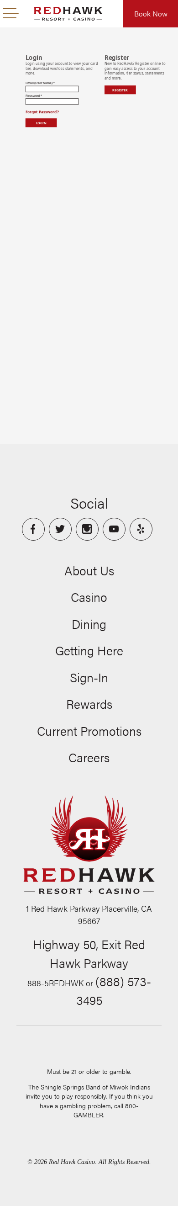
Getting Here (89, 650)
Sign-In (89, 677)
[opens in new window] (33, 529)
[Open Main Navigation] (10, 13)
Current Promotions (89, 730)
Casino (89, 597)
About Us (89, 570)
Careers (89, 757)
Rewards (89, 703)
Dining (89, 623)
